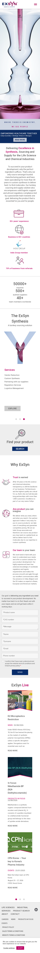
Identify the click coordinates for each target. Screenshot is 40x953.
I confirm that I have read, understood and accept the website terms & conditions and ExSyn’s (20, 663)
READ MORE (13, 751)
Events (11, 870)
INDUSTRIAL (22, 907)
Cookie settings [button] (9, 948)
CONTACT (15, 914)
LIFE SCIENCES (8, 907)
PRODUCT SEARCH (21, 911)
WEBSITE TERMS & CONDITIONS (13, 935)
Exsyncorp (36, 1)
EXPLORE (12, 408)
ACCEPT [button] (20, 948)
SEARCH (20, 448)
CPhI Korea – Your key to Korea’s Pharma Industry (17, 861)
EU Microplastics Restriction (16, 718)
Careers (5, 919)
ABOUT (5, 914)
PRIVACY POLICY (8, 927)
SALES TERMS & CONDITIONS (12, 931)
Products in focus (17, 799)
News (10, 725)
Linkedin (36, 909)
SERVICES (6, 911)
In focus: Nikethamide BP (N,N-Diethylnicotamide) (17, 788)
